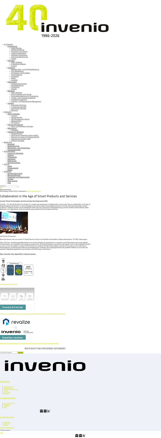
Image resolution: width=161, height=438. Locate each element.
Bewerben (6, 393)
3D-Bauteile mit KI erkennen (9, 284)
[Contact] (45, 412)
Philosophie (7, 404)
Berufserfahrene (8, 388)
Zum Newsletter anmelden (7, 427)
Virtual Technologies (34, 191)
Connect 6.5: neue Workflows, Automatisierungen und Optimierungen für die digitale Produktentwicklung (33, 314)
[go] (18, 186)
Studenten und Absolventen (11, 389)
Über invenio (7, 392)
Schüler (6, 391)
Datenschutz (7, 422)
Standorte (6, 406)
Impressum (7, 423)
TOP (1, 433)
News (5, 407)
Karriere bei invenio (9, 386)
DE (1, 188)
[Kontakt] (41, 412)
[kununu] (49, 412)
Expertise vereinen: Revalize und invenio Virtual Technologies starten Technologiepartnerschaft (29, 343)
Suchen (20, 352)
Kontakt (6, 425)
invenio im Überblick (9, 403)
